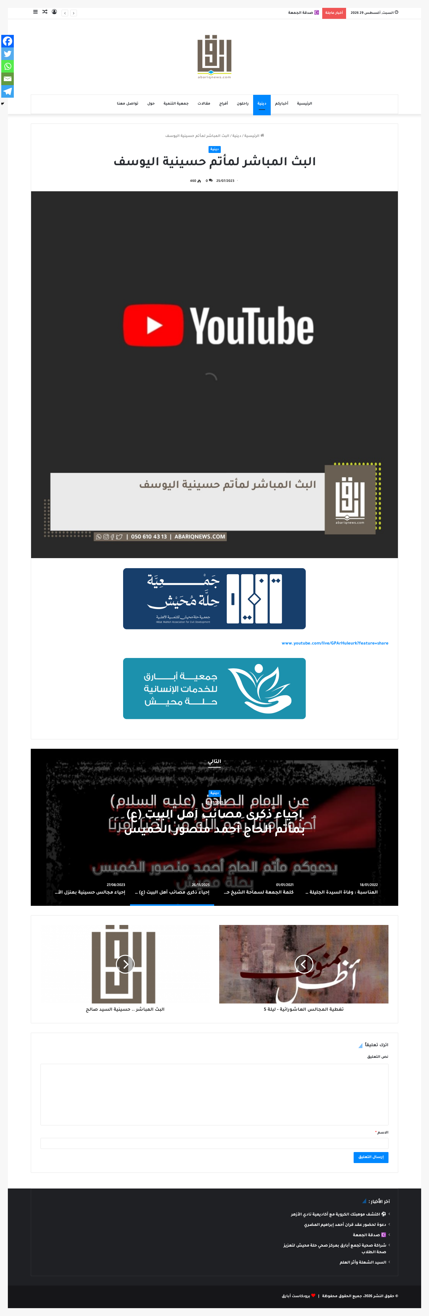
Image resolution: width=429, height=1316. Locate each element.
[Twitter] (7, 53)
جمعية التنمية (176, 104)
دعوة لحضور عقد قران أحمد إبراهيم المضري (345, 1225)
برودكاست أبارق (296, 1297)
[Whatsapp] (7, 66)
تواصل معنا (127, 104)
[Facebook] (7, 41)
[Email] (7, 79)
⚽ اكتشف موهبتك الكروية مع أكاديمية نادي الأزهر (338, 1215)
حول (151, 104)
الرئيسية (304, 104)
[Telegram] (7, 91)
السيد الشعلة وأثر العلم (363, 1263)
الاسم (381, 1133)
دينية (262, 104)
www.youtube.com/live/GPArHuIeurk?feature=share (335, 643)
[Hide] (2, 103)
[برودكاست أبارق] (214, 57)
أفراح (223, 104)
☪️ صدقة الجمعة (369, 1235)
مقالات (204, 104)
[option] (340, 888)
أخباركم (281, 104)
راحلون (243, 104)
